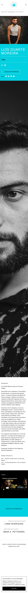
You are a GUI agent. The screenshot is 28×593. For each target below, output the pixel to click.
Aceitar (14, 588)
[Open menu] (2, 5)
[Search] (26, 4)
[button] (6, 76)
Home (2, 11)
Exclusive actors (11, 11)
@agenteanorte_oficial (14, 546)
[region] (14, 584)
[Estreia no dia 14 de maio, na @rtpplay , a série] (7, 561)
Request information (12, 71)
